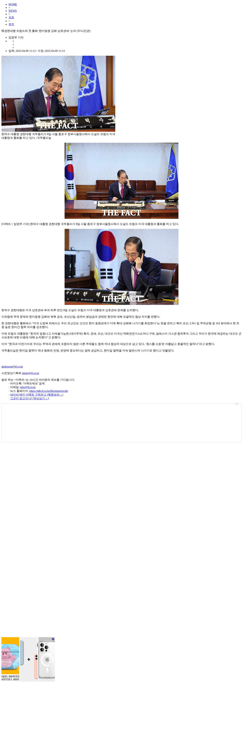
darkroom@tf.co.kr (12, 366)
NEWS (13, 10)
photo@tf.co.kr (30, 373)
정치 (11, 24)
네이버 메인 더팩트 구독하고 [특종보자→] (36, 394)
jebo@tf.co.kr (28, 387)
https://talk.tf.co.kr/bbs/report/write (48, 390)
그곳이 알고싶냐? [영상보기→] (29, 398)
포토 (11, 17)
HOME (13, 4)
